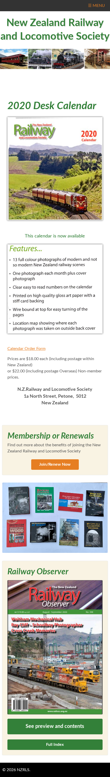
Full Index (55, 744)
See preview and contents (55, 726)
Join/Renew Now (55, 464)
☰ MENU (96, 6)
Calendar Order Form (26, 349)
